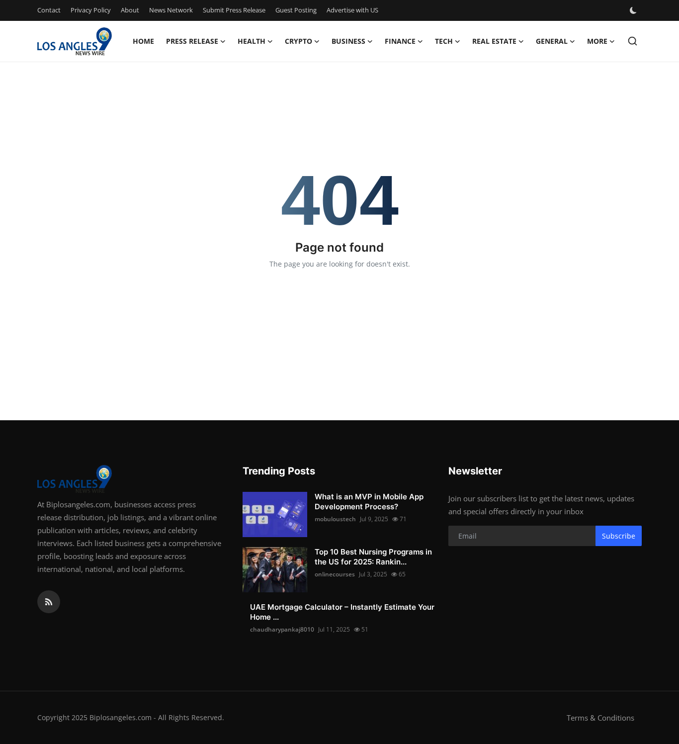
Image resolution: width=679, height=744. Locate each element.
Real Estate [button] (494, 41)
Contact (49, 9)
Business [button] (348, 41)
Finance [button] (400, 41)
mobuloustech (335, 519)
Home (143, 41)
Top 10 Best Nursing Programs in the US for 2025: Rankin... (373, 556)
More (597, 41)
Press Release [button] (192, 41)
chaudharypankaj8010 (282, 629)
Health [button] (251, 41)
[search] (632, 41)
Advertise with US (352, 9)
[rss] (48, 601)
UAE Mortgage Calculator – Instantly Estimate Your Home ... (342, 612)
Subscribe (618, 536)
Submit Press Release (234, 9)
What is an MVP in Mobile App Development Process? (369, 501)
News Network (171, 9)
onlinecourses (335, 574)
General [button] (552, 41)
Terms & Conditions (600, 718)
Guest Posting (296, 9)
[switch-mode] (634, 10)
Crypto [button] (298, 41)
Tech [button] (444, 41)
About (130, 9)
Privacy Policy (91, 9)
